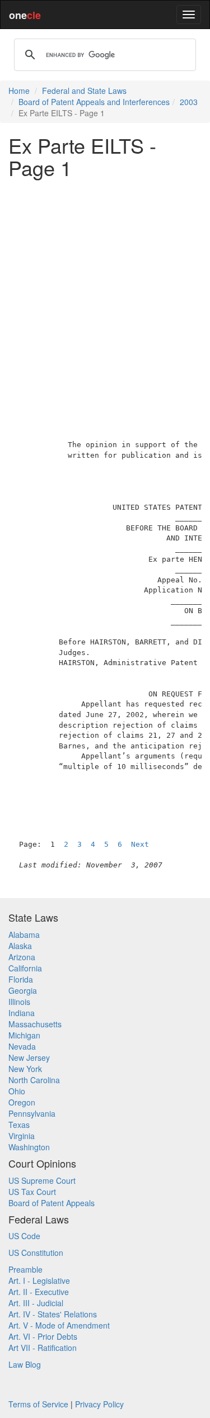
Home (19, 90)
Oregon (21, 1102)
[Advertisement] (105, 291)
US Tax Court (32, 1191)
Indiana (21, 1012)
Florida (20, 979)
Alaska (20, 945)
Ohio (16, 1091)
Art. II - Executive (38, 1291)
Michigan (24, 1035)
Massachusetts (35, 1024)
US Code (24, 1235)
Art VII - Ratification (42, 1347)
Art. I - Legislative (39, 1280)
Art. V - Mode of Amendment (59, 1325)
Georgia (22, 990)
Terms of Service (38, 1404)
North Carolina (34, 1079)
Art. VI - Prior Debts (42, 1336)
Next (140, 844)
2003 (189, 101)
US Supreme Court (42, 1180)
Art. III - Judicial (35, 1302)
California (25, 968)
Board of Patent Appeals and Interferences (94, 101)
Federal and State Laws (84, 90)
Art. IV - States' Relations (52, 1314)
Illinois (19, 1001)
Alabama (24, 934)
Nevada (22, 1046)
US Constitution (35, 1252)
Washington (29, 1147)
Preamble (25, 1269)
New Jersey (29, 1057)
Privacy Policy (99, 1404)
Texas (19, 1124)
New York (25, 1068)
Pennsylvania (31, 1113)
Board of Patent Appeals (51, 1202)
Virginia (21, 1135)
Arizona (21, 956)
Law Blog (24, 1364)
